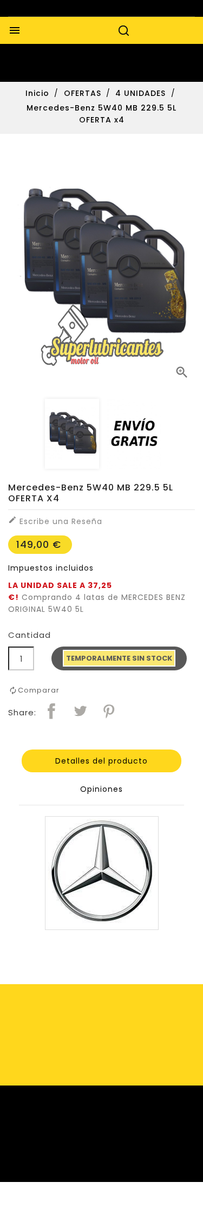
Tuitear (80, 711)
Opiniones (101, 789)
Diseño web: (70, 1208)
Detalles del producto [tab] (101, 760)
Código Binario (128, 1208)
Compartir (51, 711)
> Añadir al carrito (119, 661)
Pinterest (109, 711)
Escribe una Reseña (55, 521)
